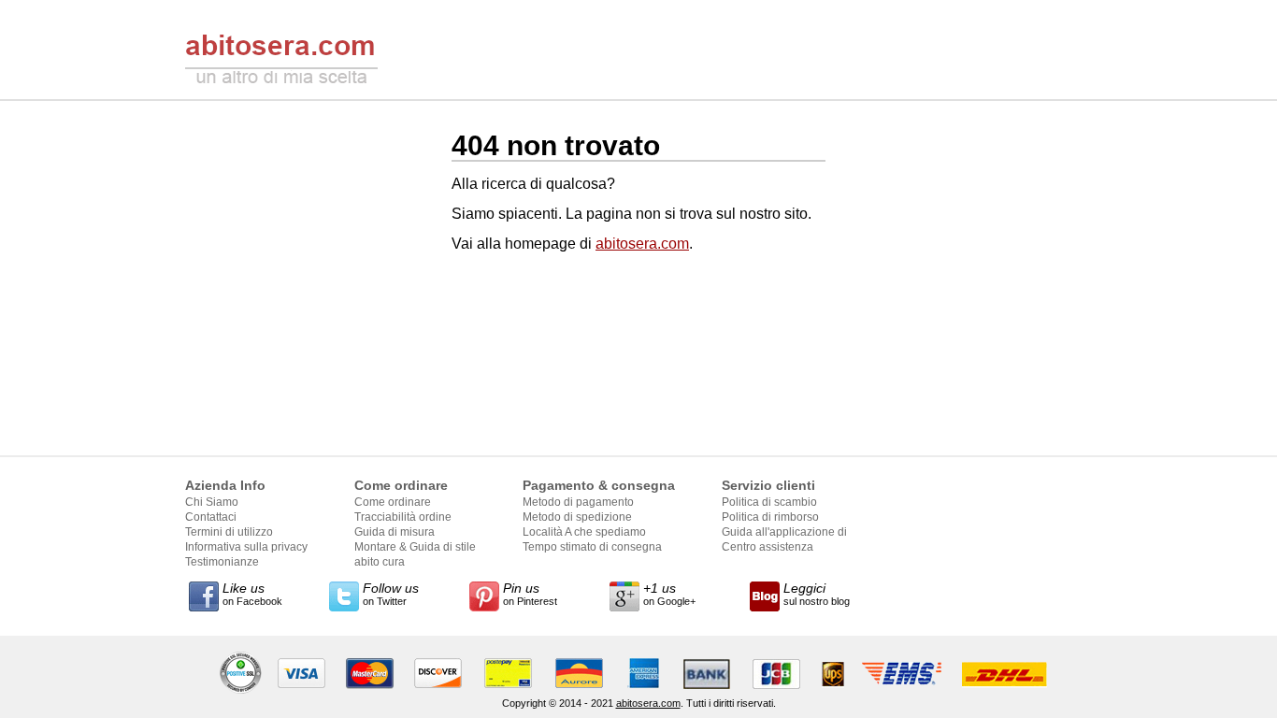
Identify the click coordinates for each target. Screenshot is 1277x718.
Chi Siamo (211, 502)
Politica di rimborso (770, 517)
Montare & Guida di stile (415, 546)
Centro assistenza (767, 546)
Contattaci (211, 517)
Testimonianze (222, 561)
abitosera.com (642, 243)
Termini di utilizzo (229, 531)
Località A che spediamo (584, 531)
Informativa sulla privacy (246, 546)
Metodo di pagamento (578, 502)
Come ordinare (392, 502)
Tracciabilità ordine (403, 517)
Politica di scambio (769, 502)
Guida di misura (394, 531)
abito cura (379, 561)
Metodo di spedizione (577, 517)
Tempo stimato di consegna (592, 546)
